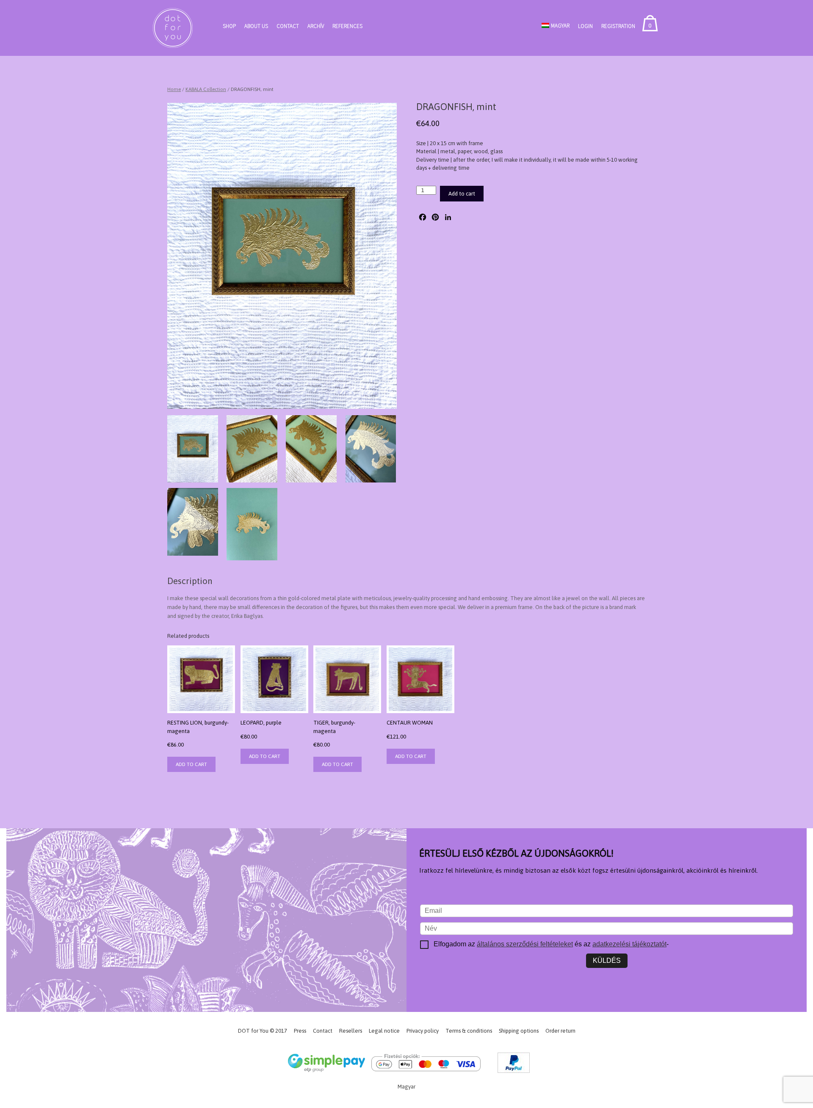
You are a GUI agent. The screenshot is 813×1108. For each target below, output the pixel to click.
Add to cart (461, 193)
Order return (560, 1031)
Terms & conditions (468, 1031)
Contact (288, 26)
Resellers (350, 1031)
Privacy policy (422, 1031)
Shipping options (519, 1031)
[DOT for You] (172, 28)
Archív (315, 26)
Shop (229, 26)
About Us (256, 26)
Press (300, 1031)
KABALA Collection (205, 89)
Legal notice (384, 1031)
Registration (618, 26)
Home (174, 89)
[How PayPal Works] (514, 1064)
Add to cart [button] (191, 764)
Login (585, 26)
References (347, 26)
